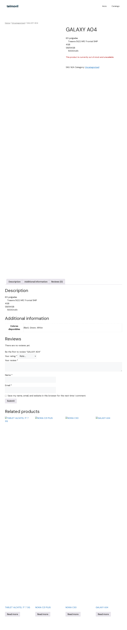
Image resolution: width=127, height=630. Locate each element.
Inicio (104, 6)
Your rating (11, 356)
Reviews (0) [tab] (57, 281)
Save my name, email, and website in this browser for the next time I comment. (47, 395)
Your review (11, 360)
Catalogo (116, 6)
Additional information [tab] (36, 281)
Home (7, 23)
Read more (12, 614)
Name (8, 375)
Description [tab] (15, 281)
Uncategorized (18, 23)
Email (8, 385)
